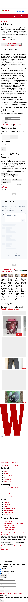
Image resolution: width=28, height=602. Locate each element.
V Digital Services (9, 529)
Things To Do (7, 479)
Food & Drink (7, 473)
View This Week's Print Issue (9, 462)
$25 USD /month (16, 180)
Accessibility (18, 533)
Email (3, 118)
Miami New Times (9, 525)
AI (22, 533)
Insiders (3, 570)
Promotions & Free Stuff (11, 488)
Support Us (20, 11)
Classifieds (7, 492)
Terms (16, 125)
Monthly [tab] (11, 175)
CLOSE (4, 149)
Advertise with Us (9, 490)
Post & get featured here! (10, 309)
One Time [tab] (4, 175)
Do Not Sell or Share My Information (12, 546)
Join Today (4, 575)
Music (5, 477)
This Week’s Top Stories (8, 571)
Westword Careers (9, 508)
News (5, 471)
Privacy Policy (8, 496)
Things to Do (4, 568)
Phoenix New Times (9, 527)
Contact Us (7, 504)
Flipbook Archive (8, 510)
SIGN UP (5, 122)
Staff (5, 506)
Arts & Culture (8, 475)
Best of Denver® (6, 573)
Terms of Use (8, 494)
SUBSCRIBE (6, 138)
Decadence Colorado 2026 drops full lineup (14, 15)
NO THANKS (14, 138)
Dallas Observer (8, 521)
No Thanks (3, 577)
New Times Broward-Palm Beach (13, 523)
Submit (8, 591)
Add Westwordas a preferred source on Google (11, 44)
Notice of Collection (7, 125)
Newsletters (7, 481)
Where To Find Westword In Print (10, 466)
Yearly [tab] (16, 175)
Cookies (11, 533)
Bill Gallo (5, 39)
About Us (6, 502)
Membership (7, 514)
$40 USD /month (6, 182)
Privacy (21, 125)
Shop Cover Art (8, 512)
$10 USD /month (6, 180)
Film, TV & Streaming (7, 22)
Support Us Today (6, 186)
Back (2, 591)
